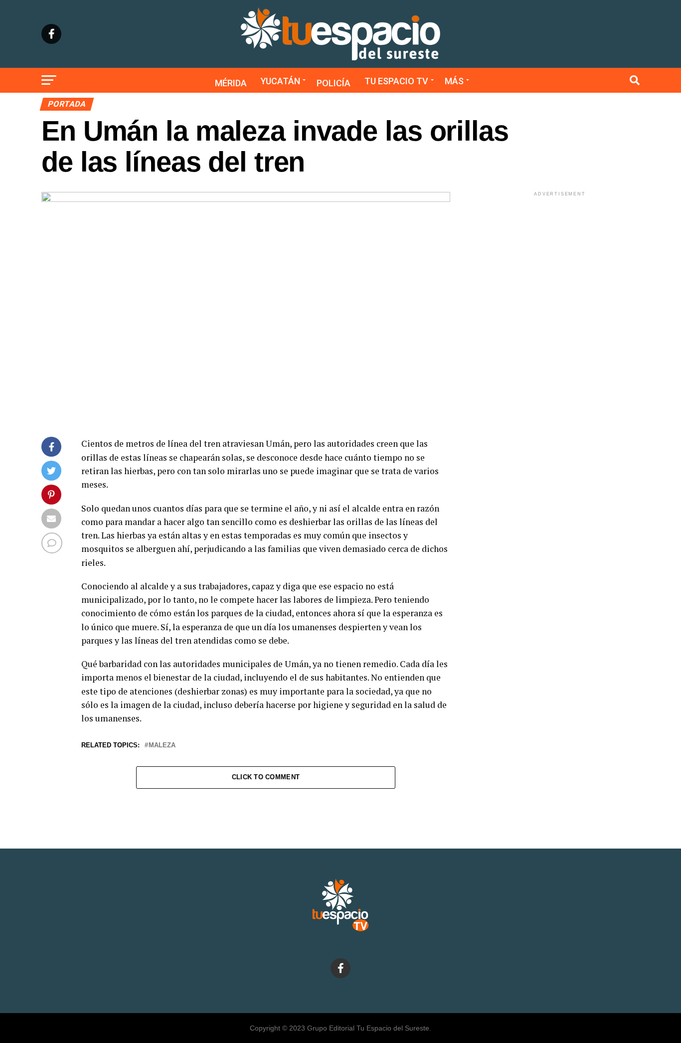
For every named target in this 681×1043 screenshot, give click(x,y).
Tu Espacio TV (396, 81)
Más (454, 81)
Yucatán (280, 81)
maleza (162, 745)
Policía (333, 83)
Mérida (231, 83)
